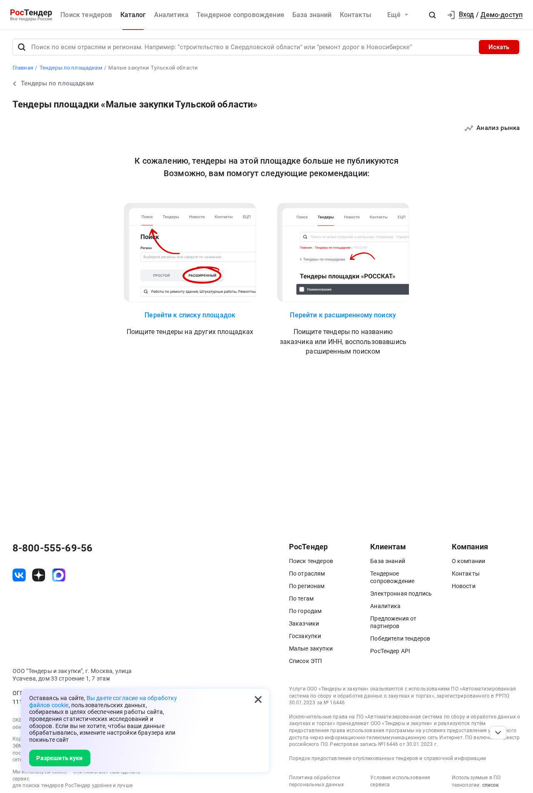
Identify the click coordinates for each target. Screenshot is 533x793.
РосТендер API (390, 651)
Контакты (355, 15)
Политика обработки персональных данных (316, 781)
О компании (469, 561)
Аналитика (171, 15)
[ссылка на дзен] (38, 575)
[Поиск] (21, 47)
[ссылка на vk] (19, 575)
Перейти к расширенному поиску (343, 315)
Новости (464, 586)
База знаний (312, 15)
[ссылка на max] (58, 575)
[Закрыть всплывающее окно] (258, 699)
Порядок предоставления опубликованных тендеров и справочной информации (387, 758)
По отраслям (307, 573)
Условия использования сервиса (400, 781)
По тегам (301, 598)
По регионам (307, 586)
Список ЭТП (305, 661)
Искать (498, 47)
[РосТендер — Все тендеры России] (31, 15)
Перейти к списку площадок (189, 315)
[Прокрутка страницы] (498, 732)
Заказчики (304, 623)
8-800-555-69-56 (52, 548)
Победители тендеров (400, 638)
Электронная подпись (401, 593)
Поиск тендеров (86, 15)
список (490, 785)
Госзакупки (305, 636)
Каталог (133, 15)
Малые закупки (311, 648)
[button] (432, 15)
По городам (305, 611)
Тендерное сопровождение (240, 15)
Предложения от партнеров (393, 622)
